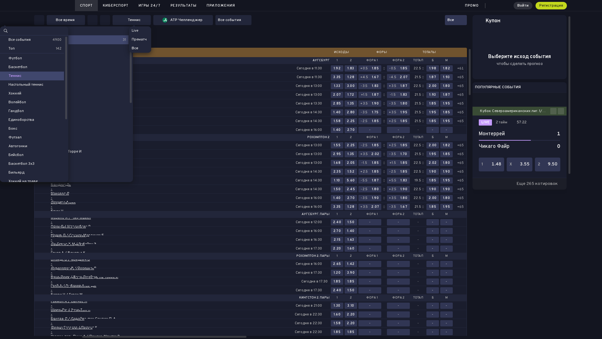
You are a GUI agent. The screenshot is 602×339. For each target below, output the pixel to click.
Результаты (184, 5)
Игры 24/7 (150, 5)
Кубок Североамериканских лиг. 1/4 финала (515, 111)
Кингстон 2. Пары (314, 298)
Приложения (221, 5)
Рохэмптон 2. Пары (313, 256)
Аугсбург (321, 60)
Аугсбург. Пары (316, 214)
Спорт (86, 5)
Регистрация (551, 5)
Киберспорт (116, 5)
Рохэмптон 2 (318, 137)
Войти (523, 5)
